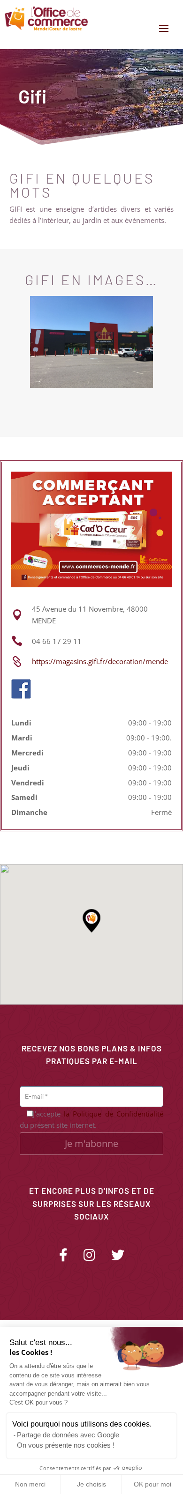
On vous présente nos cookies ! (65, 1445)
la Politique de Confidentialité (113, 1113)
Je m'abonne (91, 1143)
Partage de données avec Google (68, 1435)
